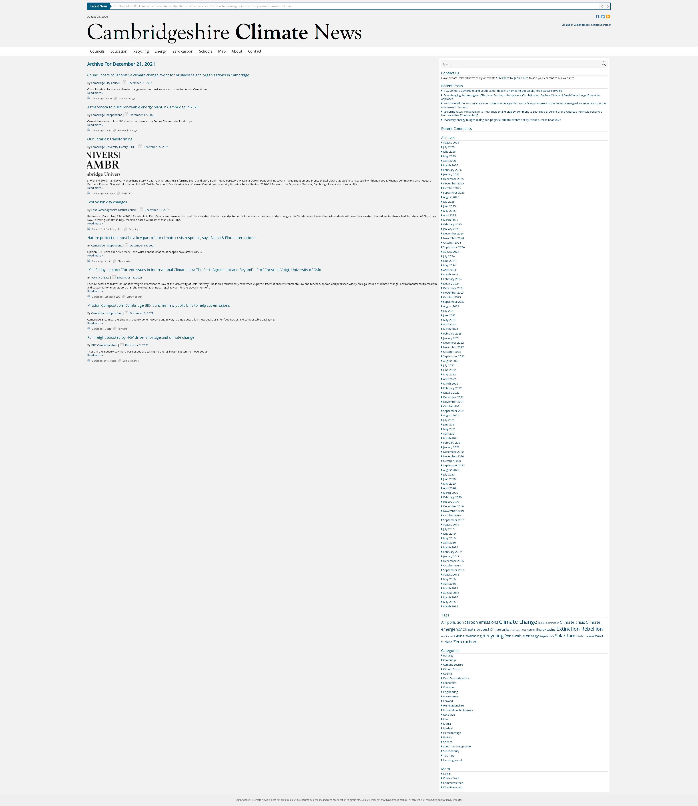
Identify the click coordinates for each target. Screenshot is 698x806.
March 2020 (450, 492)
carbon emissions (481, 622)
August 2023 (451, 306)
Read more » (95, 93)
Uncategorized (452, 760)
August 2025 (451, 197)
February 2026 (452, 170)
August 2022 (451, 361)
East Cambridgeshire (456, 678)
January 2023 (451, 338)
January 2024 (451, 283)
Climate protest (475, 629)
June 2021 (449, 424)
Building (448, 655)
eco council (528, 629)
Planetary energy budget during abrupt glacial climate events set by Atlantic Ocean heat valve (502, 120)
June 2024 (449, 260)
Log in (447, 773)
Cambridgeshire (453, 664)
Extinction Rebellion (579, 628)
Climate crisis (572, 622)
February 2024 (452, 279)
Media (447, 723)
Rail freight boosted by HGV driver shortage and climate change (140, 337)
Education (118, 51)
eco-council (516, 630)
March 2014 (450, 606)
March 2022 (450, 383)
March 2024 (450, 274)
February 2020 (452, 497)
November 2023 (453, 292)
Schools (205, 51)
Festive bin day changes (107, 202)
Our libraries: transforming (110, 139)
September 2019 (454, 520)
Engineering (450, 692)
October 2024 (452, 242)
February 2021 (452, 442)
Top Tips (448, 755)
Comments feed (453, 783)
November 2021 (453, 401)
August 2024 (451, 251)
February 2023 (452, 333)
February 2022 (452, 388)
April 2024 (449, 270)
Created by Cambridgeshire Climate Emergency (586, 24)
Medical (448, 728)
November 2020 (453, 456)
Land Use (449, 714)
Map (222, 51)
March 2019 (450, 547)
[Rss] (608, 16)
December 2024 (453, 233)
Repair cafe (546, 636)
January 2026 (451, 174)
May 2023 (449, 320)
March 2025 (450, 220)
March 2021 (450, 438)
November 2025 (453, 183)
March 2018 (450, 588)
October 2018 (452, 565)
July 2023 (449, 311)
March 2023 (450, 329)
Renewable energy (521, 635)
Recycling (141, 51)
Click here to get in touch (513, 78)
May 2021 (449, 429)
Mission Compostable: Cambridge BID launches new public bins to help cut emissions (158, 305)
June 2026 (449, 151)
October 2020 (452, 461)
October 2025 (452, 188)
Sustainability (451, 751)
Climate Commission (548, 622)
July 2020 (449, 474)
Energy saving (546, 630)
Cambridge (450, 660)
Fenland (448, 701)
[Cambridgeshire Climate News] (224, 33)
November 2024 (453, 238)
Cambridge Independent (106, 115)
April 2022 (449, 379)
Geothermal (447, 636)
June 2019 (449, 533)
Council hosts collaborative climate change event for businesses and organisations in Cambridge (168, 75)
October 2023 (452, 297)
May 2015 (449, 602)
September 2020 (454, 465)
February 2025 (452, 224)
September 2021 (454, 411)
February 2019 (452, 552)
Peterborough (452, 733)
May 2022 (449, 374)
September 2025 (454, 192)
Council (447, 673)
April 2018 (449, 583)
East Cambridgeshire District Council (114, 210)
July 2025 (449, 201)
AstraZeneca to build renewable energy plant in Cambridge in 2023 (142, 107)
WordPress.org (452, 787)
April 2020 (449, 488)
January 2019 (451, 556)
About (237, 51)
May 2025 (449, 210)
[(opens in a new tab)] (262, 165)
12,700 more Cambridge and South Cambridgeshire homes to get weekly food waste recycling (503, 90)
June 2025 (449, 206)
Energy (161, 51)
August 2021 (451, 415)
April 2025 (449, 215)
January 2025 (451, 229)
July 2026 (449, 147)
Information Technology (458, 710)
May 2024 (449, 265)
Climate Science (452, 669)
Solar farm (566, 635)
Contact (254, 51)
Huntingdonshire (453, 705)
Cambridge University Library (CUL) (113, 147)
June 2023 (449, 315)
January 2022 (451, 392)
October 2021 (452, 406)
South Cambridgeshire (457, 746)
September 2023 (454, 301)
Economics (449, 682)
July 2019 (449, 529)
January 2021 (451, 447)
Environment (451, 696)
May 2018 (449, 579)
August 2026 (451, 142)
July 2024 (449, 256)
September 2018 (454, 570)
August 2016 (451, 592)
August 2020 (451, 470)
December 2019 (453, 506)
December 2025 (453, 179)
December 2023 (453, 288)
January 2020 (451, 501)
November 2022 (453, 347)
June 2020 (449, 479)
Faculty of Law (100, 277)
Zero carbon (183, 51)
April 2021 (449, 433)
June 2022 (449, 370)
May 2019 (449, 538)
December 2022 (453, 342)
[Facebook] (597, 16)
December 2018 (453, 561)
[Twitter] (602, 16)
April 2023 (449, 324)
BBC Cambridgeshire (104, 345)
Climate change (518, 621)
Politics (447, 737)
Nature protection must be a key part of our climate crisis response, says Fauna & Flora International (171, 237)
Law (445, 719)
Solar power (585, 636)
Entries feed (451, 778)
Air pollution (452, 622)
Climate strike (500, 630)
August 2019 (451, 524)
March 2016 (450, 597)
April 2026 (449, 160)
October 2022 (452, 351)
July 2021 (449, 420)
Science (447, 742)
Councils (97, 51)
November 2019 (453, 511)
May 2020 (449, 483)
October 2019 (452, 515)
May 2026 (449, 156)
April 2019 (449, 542)
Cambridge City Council (105, 83)
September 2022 (454, 356)
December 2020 (453, 451)
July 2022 (449, 365)
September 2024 (454, 247)
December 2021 (453, 397)
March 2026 (450, 165)
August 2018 (451, 574)
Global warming (468, 635)
